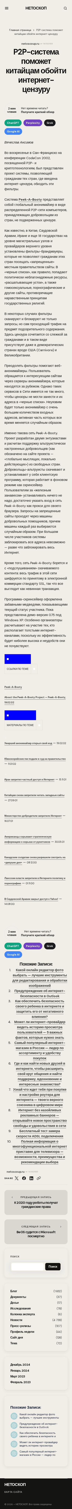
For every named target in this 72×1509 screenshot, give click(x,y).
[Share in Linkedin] (31, 1178)
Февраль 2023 (20, 1382)
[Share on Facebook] (24, 1178)
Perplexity (33, 123)
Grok (50, 123)
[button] (6, 8)
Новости (16, 1320)
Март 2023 (17, 1376)
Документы (18, 1297)
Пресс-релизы (20, 1326)
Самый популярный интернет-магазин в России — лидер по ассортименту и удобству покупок (39, 1051)
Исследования (20, 1308)
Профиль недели (22, 1331)
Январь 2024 (19, 1370)
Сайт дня (16, 1337)
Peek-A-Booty (30, 199)
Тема (13, 1343)
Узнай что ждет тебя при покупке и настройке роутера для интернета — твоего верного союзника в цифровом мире (39, 1097)
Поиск (14, 1256)
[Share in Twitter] (16, 1178)
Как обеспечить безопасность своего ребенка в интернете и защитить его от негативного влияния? (39, 1009)
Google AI (13, 131)
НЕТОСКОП (36, 8)
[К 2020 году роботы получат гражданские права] (36, 1202)
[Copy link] (38, 1178)
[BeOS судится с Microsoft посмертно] (36, 1231)
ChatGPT (13, 123)
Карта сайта (13, 1492)
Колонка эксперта (22, 1314)
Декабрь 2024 (20, 1364)
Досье (14, 1302)
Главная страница (20, 30)
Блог (13, 1291)
